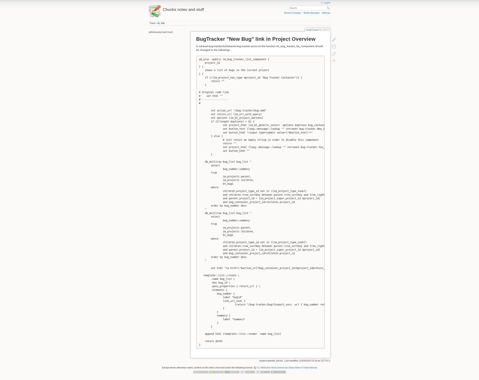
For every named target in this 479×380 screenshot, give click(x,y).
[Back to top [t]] (334, 60)
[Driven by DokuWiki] (278, 372)
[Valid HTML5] (247, 372)
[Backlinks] (334, 53)
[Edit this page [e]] (334, 39)
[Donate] (216, 372)
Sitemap (326, 13)
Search (328, 8)
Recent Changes (292, 13)
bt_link (161, 23)
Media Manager (311, 13)
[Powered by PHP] (231, 372)
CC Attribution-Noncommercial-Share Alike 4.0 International (287, 367)
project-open (312, 30)
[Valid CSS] (262, 372)
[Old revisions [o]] (334, 46)
